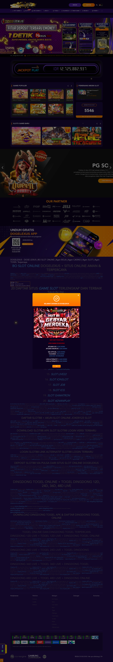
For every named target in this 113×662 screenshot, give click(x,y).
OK (56, 366)
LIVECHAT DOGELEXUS (56, 356)
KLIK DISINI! (61, 346)
